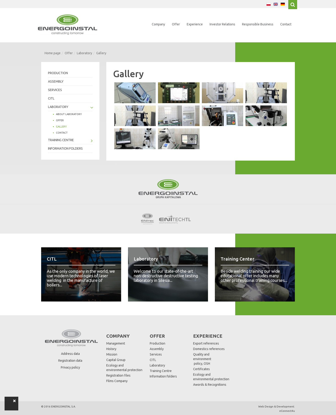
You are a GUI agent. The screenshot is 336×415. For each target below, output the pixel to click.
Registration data (70, 360)
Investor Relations (222, 24)
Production (58, 73)
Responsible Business (257, 24)
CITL (51, 98)
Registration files (118, 375)
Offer (176, 24)
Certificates (201, 369)
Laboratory (84, 53)
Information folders (65, 148)
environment (202, 359)
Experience (195, 24)
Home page (53, 53)
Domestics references (209, 349)
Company (158, 24)
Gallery (61, 126)
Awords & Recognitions (209, 384)
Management (115, 343)
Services (55, 90)
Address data (70, 354)
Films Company (117, 381)
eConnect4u (287, 410)
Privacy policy (70, 367)
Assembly (56, 81)
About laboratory (69, 114)
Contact (285, 24)
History (111, 349)
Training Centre (61, 140)
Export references (206, 343)
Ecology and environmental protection (124, 368)
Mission (111, 354)
